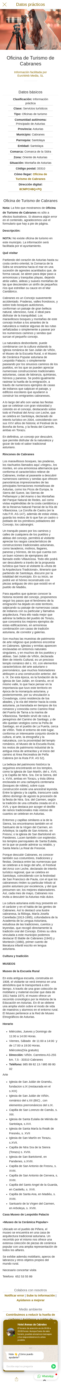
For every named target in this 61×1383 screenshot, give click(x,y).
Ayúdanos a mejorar (31, 1300)
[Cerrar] (5, 5)
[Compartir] (16, 1379)
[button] (54, 1322)
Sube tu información (41, 1295)
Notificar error (14, 1295)
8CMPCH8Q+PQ (30, 189)
